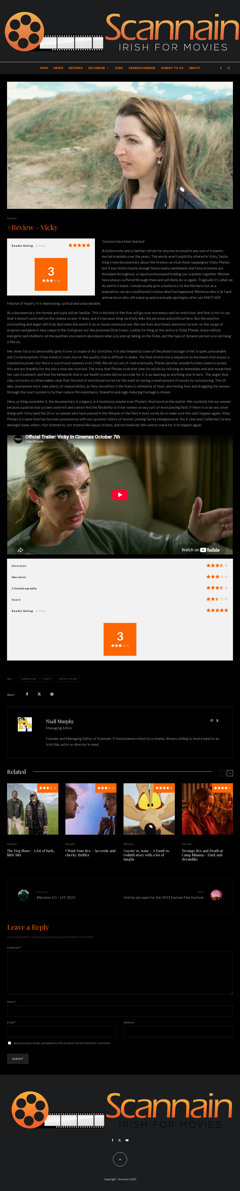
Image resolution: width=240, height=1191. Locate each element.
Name (11, 1001)
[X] (229, 68)
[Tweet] (39, 694)
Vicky (48, 679)
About (194, 68)
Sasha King (29, 679)
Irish (44, 68)
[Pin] (51, 694)
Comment (14, 947)
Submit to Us (172, 68)
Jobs (119, 68)
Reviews (76, 68)
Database (96, 68)
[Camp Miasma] (207, 809)
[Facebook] (221, 68)
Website (129, 1022)
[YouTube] (127, 1140)
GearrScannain (141, 68)
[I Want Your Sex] (91, 809)
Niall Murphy (60, 721)
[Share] (27, 694)
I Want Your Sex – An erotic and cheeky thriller (90, 853)
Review (12, 218)
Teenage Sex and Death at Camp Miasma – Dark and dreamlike (202, 855)
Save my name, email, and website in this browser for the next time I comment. (62, 1043)
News (58, 68)
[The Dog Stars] (32, 809)
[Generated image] (149, 809)
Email (11, 1022)
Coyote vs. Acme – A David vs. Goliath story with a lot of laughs (146, 855)
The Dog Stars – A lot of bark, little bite (31, 853)
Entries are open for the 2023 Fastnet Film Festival (163, 894)
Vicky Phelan (68, 679)
